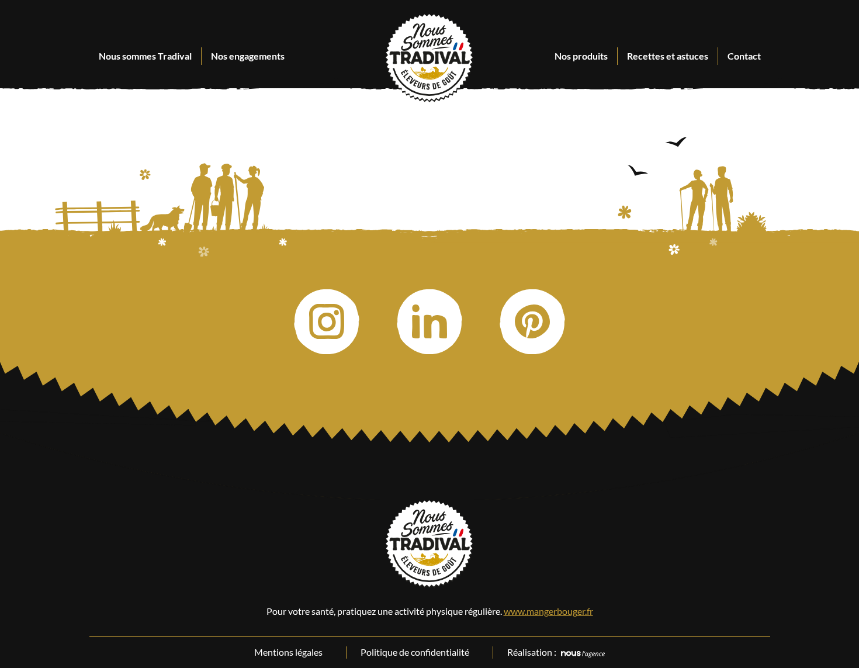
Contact (744, 55)
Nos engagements (248, 55)
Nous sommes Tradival (145, 55)
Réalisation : (531, 651)
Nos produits (581, 55)
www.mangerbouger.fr (548, 611)
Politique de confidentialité (415, 651)
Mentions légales (288, 651)
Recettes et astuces (667, 55)
